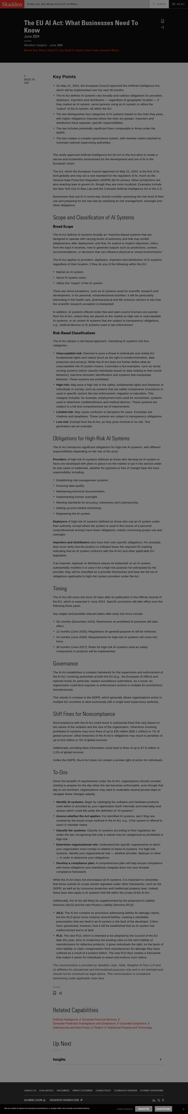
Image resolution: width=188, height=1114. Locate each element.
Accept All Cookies (163, 1109)
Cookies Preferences (125, 1109)
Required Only (143, 1109)
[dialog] (94, 1109)
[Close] (183, 1109)
